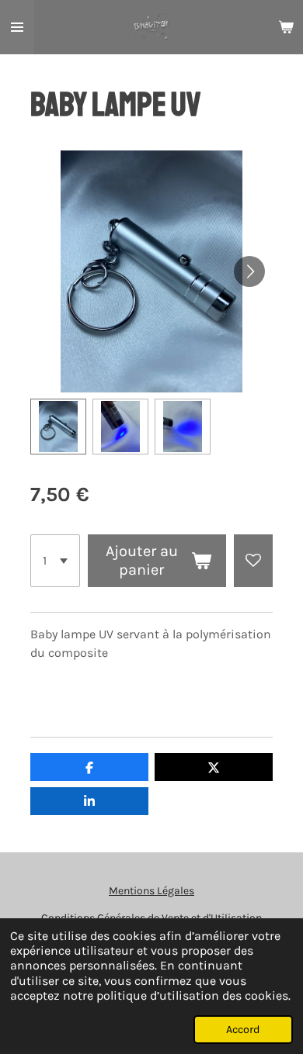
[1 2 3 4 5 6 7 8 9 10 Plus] (55, 560)
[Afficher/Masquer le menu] (17, 27)
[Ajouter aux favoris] (253, 560)
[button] (58, 426)
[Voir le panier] (286, 27)
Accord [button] (243, 1029)
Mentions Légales (151, 890)
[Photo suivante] (249, 271)
